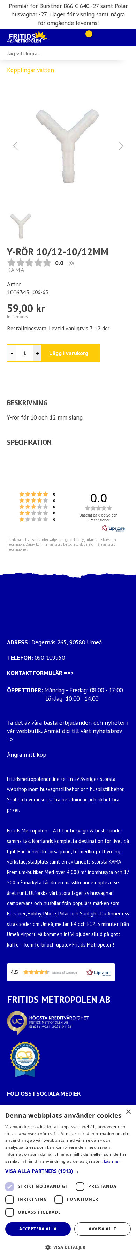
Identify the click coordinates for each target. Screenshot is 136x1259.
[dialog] (68, 1182)
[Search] (129, 53)
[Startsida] (40, 37)
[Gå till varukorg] (86, 37)
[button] (68, 145)
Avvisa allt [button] (102, 1229)
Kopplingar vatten (30, 70)
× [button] (128, 1112)
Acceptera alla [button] (38, 1229)
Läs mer (112, 1161)
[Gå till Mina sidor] (98, 37)
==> (69, 673)
